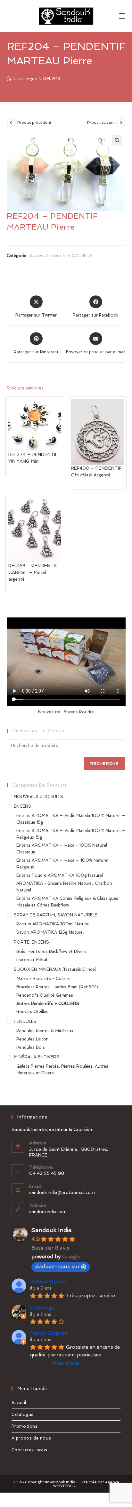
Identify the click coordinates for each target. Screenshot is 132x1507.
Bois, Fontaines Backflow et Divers (51, 951)
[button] (117, 140)
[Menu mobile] (122, 16)
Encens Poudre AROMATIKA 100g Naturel (59, 875)
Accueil (19, 1402)
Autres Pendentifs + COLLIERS (61, 255)
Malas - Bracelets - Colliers (43, 978)
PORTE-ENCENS (31, 942)
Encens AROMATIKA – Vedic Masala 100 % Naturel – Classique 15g (70, 819)
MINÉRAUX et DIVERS (36, 1057)
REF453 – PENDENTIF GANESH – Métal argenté (32, 572)
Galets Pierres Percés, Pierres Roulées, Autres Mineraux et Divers (62, 1069)
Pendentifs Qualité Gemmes (44, 995)
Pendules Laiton (32, 1039)
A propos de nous (31, 1438)
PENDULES (25, 1021)
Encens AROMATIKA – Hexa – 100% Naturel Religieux (62, 863)
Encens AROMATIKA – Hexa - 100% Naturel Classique (61, 848)
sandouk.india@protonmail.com (62, 1192)
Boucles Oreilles (32, 1011)
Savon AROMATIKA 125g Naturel (50, 932)
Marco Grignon (49, 1333)
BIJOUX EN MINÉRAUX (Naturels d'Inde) (55, 969)
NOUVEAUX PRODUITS (38, 796)
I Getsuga (42, 1308)
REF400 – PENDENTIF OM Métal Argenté (96, 471)
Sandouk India (51, 1230)
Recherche (104, 763)
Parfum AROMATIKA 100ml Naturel (52, 924)
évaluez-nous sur (57, 1266)
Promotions (25, 1426)
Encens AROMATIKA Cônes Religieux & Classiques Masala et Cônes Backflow (67, 901)
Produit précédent (34, 122)
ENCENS (22, 806)
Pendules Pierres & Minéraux (44, 1030)
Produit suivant (101, 122)
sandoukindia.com (48, 1211)
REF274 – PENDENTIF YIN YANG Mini (33, 458)
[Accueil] (9, 78)
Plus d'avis (65, 1363)
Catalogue (23, 1414)
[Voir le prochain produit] (120, 122)
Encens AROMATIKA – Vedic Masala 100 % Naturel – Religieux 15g (70, 834)
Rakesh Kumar (48, 1281)
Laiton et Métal (31, 959)
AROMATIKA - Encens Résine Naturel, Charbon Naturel (64, 886)
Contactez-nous (29, 1450)
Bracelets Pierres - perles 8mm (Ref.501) (57, 987)
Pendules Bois (30, 1047)
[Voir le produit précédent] (11, 122)
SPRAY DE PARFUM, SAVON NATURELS (56, 915)
